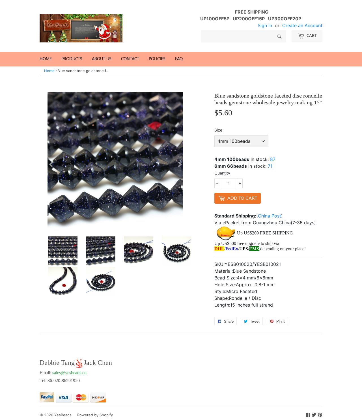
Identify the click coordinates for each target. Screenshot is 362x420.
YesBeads (63, 415)
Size (218, 130)
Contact (130, 59)
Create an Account (302, 25)
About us (101, 59)
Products (71, 59)
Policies (157, 59)
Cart (311, 36)
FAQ (179, 59)
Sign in (265, 25)
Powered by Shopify (95, 415)
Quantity (222, 173)
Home (46, 59)
